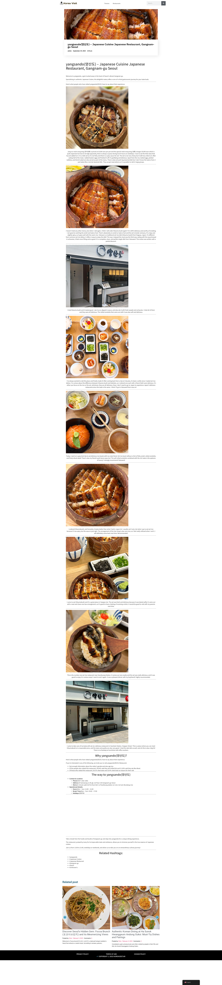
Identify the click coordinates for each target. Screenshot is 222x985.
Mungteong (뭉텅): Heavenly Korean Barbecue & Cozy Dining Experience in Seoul (135, 933)
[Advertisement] (52, 972)
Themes (106, 3)
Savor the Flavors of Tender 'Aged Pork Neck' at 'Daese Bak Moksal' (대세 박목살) (84, 933)
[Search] (163, 3)
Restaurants (116, 3)
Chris (70, 938)
